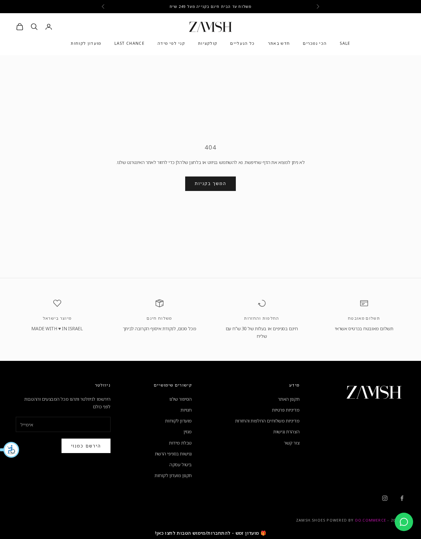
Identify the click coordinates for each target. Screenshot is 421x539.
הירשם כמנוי (86, 446)
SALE (345, 43)
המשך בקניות (210, 183)
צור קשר (291, 443)
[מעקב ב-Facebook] (402, 498)
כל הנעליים (242, 43)
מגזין (188, 431)
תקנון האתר (288, 399)
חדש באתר (279, 43)
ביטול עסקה (180, 464)
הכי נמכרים (315, 43)
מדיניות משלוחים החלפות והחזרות (267, 421)
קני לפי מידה (171, 43)
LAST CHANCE (129, 43)
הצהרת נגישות (286, 431)
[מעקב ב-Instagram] (385, 498)
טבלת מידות (180, 443)
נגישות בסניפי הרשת (173, 453)
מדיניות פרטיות (285, 410)
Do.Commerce (370, 520)
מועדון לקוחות (86, 43)
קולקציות (207, 43)
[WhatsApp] (404, 522)
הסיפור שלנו (180, 399)
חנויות (186, 410)
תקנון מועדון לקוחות (173, 475)
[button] (10, 450)
